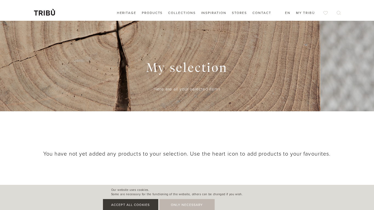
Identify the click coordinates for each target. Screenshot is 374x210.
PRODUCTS (152, 12)
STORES (239, 12)
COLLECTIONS (181, 12)
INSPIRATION (213, 12)
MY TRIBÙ (305, 12)
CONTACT (261, 12)
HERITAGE (126, 12)
